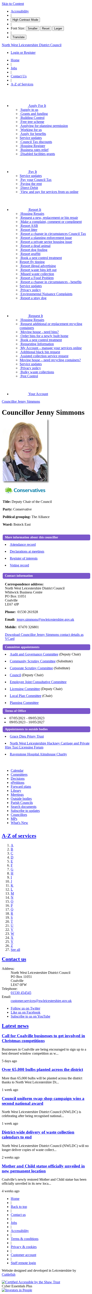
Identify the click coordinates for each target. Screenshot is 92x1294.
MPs (14, 819)
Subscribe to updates (25, 811)
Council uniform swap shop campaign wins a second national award (43, 1101)
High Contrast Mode (25, 19)
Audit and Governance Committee (34, 654)
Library (16, 790)
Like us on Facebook (25, 1012)
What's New (19, 823)
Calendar (17, 770)
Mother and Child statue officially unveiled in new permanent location (43, 1168)
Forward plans (21, 786)
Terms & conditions (24, 1239)
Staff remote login (23, 1263)
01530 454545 (21, 993)
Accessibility (20, 11)
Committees (19, 774)
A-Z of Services (22, 84)
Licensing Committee (25, 689)
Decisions (18, 778)
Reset (46, 28)
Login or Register (23, 52)
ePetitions (17, 782)
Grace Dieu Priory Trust (27, 736)
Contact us (14, 959)
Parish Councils (22, 803)
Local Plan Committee (25, 696)
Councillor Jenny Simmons (21, 401)
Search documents (23, 807)
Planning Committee (24, 703)
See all (15, 950)
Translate (19, 37)
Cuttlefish (8, 1274)
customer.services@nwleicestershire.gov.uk (41, 1001)
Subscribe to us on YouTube (30, 1016)
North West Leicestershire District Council (31, 45)
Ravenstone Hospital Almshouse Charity (38, 754)
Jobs (14, 68)
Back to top (19, 1207)
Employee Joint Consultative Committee (38, 682)
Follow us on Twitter (25, 1008)
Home (15, 60)
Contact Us (19, 76)
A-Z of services (19, 836)
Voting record (19, 565)
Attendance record (23, 544)
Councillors (19, 815)
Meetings (17, 794)
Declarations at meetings (27, 551)
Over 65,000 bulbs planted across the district (42, 1069)
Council (15, 675)
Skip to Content (13, 4)
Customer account (23, 1255)
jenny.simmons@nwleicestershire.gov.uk (45, 619)
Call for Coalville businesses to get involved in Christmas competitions (43, 1038)
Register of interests (24, 558)
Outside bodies (21, 798)
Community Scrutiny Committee (33, 661)
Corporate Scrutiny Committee (31, 668)
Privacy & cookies (24, 1247)
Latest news (15, 1026)
